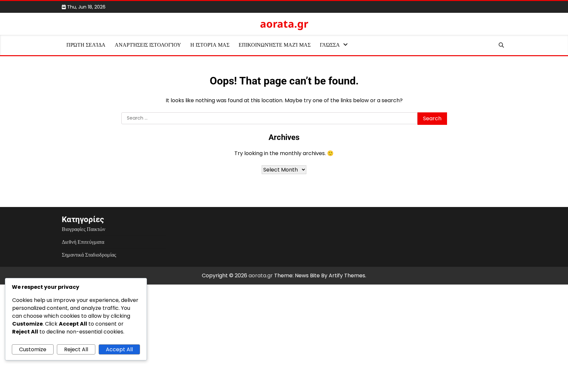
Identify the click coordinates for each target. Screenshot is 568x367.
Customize (32, 349)
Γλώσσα (330, 45)
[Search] (501, 45)
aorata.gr (284, 24)
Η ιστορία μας (209, 45)
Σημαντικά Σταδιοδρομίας (89, 255)
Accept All (119, 349)
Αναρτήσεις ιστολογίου (148, 45)
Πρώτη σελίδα (86, 45)
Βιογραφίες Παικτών (83, 229)
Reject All (76, 349)
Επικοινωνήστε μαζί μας (275, 45)
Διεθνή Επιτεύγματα (83, 242)
